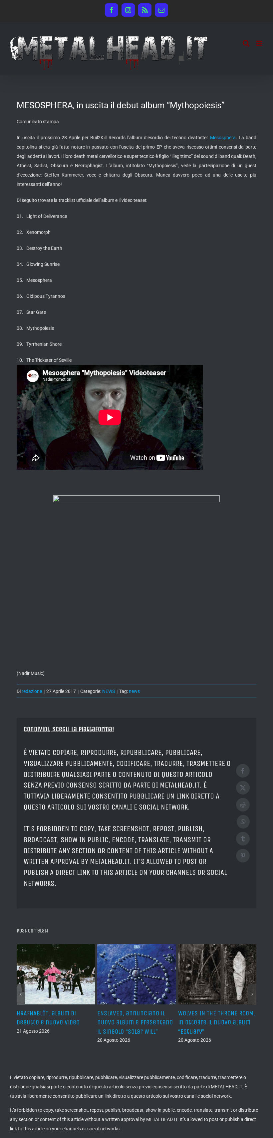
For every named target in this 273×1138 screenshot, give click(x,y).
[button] (21, 989)
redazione (32, 691)
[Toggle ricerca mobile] (246, 43)
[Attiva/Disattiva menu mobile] (259, 43)
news (134, 691)
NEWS (108, 691)
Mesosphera (223, 137)
